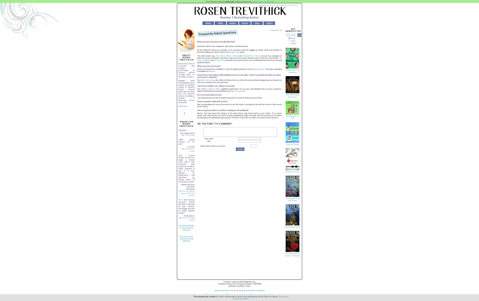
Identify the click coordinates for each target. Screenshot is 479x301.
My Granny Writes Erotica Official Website (186, 227)
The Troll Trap (189, 135)
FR (280, 5)
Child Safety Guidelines (255, 290)
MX (293, 5)
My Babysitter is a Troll (292, 117)
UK (267, 5)
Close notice (283, 296)
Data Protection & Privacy (225, 290)
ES (278, 5)
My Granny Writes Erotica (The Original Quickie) (188, 193)
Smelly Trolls (234, 52)
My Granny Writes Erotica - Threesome (292, 254)
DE (273, 5)
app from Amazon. (238, 91)
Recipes (232, 23)
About (208, 23)
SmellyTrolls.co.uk (259, 1)
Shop (257, 23)
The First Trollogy (292, 144)
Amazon (211, 71)
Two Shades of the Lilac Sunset (292, 199)
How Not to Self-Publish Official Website (186, 238)
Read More (183, 106)
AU (296, 5)
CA (286, 5)
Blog (220, 23)
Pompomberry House (251, 56)
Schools (245, 23)
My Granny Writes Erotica (227, 56)
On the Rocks (219, 60)
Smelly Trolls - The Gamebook (292, 71)
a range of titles (213, 89)
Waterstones (258, 69)
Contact (269, 23)
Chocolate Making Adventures (292, 96)
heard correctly (207, 80)
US (270, 5)
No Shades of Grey (292, 172)
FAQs (241, 290)
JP (288, 5)
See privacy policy (240, 298)
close (270, 1)
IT (275, 5)
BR (283, 5)
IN (290, 5)
